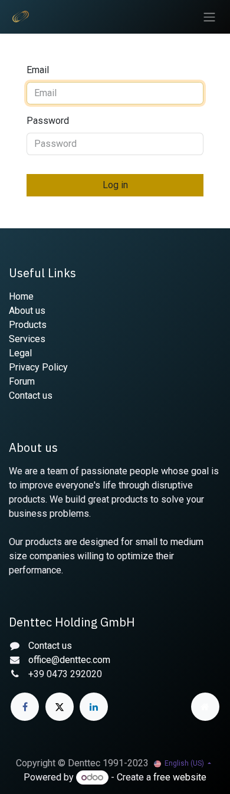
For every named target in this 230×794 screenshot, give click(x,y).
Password (48, 120)
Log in (115, 185)
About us (27, 310)
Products (28, 324)
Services (27, 338)
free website (179, 777)
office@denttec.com (69, 659)
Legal (20, 353)
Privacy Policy (38, 367)
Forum (22, 381)
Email (38, 70)
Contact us (30, 395)
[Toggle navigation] (209, 17)
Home (21, 296)
